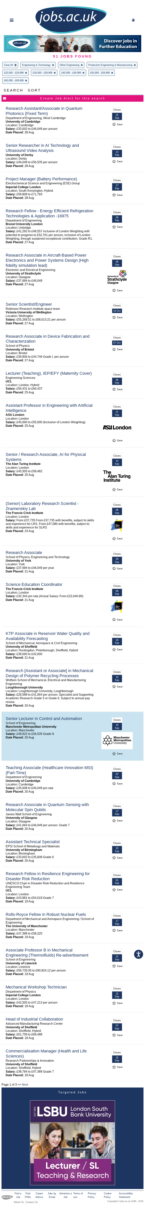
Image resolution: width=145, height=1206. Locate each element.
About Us (19, 1202)
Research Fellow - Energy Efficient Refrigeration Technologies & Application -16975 (49, 213)
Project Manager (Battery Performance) (41, 179)
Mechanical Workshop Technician (36, 987)
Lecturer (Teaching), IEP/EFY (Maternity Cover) (49, 373)
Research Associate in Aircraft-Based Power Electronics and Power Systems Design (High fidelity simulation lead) (47, 260)
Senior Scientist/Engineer (29, 304)
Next (25, 1084)
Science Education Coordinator (34, 584)
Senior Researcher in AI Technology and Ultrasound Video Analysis (42, 148)
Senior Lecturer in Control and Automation (44, 718)
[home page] (71, 33)
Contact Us (31, 1202)
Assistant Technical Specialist (33, 841)
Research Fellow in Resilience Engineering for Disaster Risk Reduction (48, 876)
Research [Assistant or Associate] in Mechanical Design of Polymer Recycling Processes (49, 673)
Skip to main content (15, 3)
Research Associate (24, 552)
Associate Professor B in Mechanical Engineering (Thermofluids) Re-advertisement (47, 953)
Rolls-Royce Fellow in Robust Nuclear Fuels (46, 914)
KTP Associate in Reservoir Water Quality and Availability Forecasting (47, 636)
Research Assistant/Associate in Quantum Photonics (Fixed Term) (44, 111)
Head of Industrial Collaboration (34, 1019)
